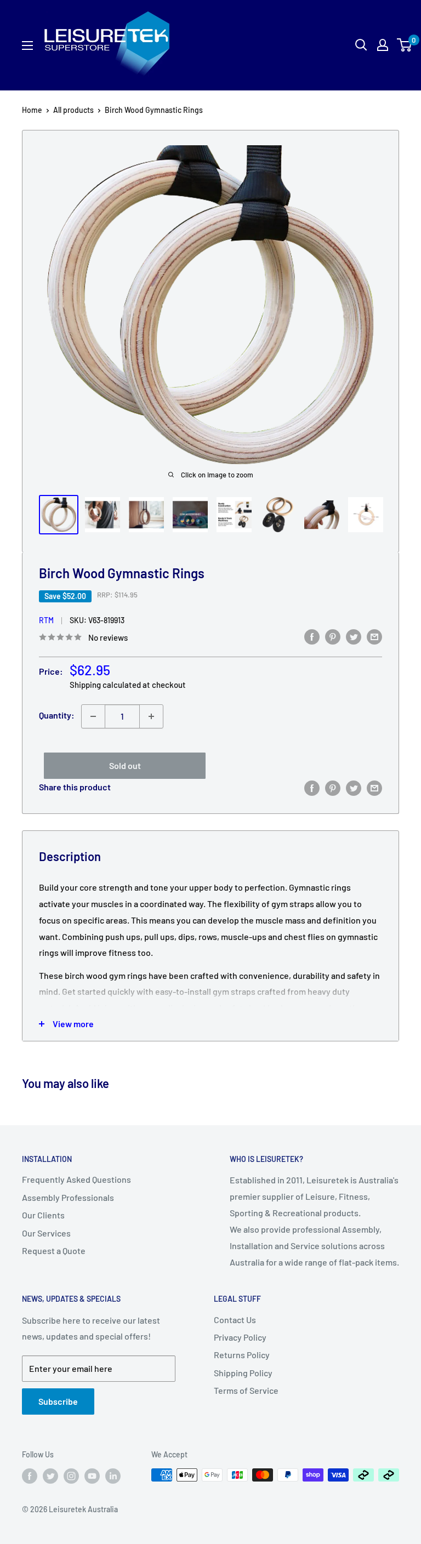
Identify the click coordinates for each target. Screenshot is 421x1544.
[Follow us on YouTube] (92, 1476)
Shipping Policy (243, 1373)
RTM (46, 620)
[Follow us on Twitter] (50, 1476)
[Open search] (361, 45)
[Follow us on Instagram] (71, 1476)
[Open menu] (27, 45)
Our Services (46, 1233)
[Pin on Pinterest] (332, 636)
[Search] (321, 45)
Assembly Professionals (68, 1197)
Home (32, 110)
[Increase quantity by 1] (151, 716)
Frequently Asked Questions (76, 1179)
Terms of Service (246, 1390)
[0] (405, 45)
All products (73, 110)
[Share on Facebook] (312, 636)
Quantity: (57, 715)
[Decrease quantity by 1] (93, 716)
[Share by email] (374, 636)
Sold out (125, 765)
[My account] (382, 45)
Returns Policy (242, 1354)
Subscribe (58, 1401)
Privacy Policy (240, 1337)
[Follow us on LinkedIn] (113, 1476)
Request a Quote (54, 1250)
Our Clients (43, 1215)
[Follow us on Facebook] (29, 1476)
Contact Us (235, 1319)
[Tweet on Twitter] (353, 636)
